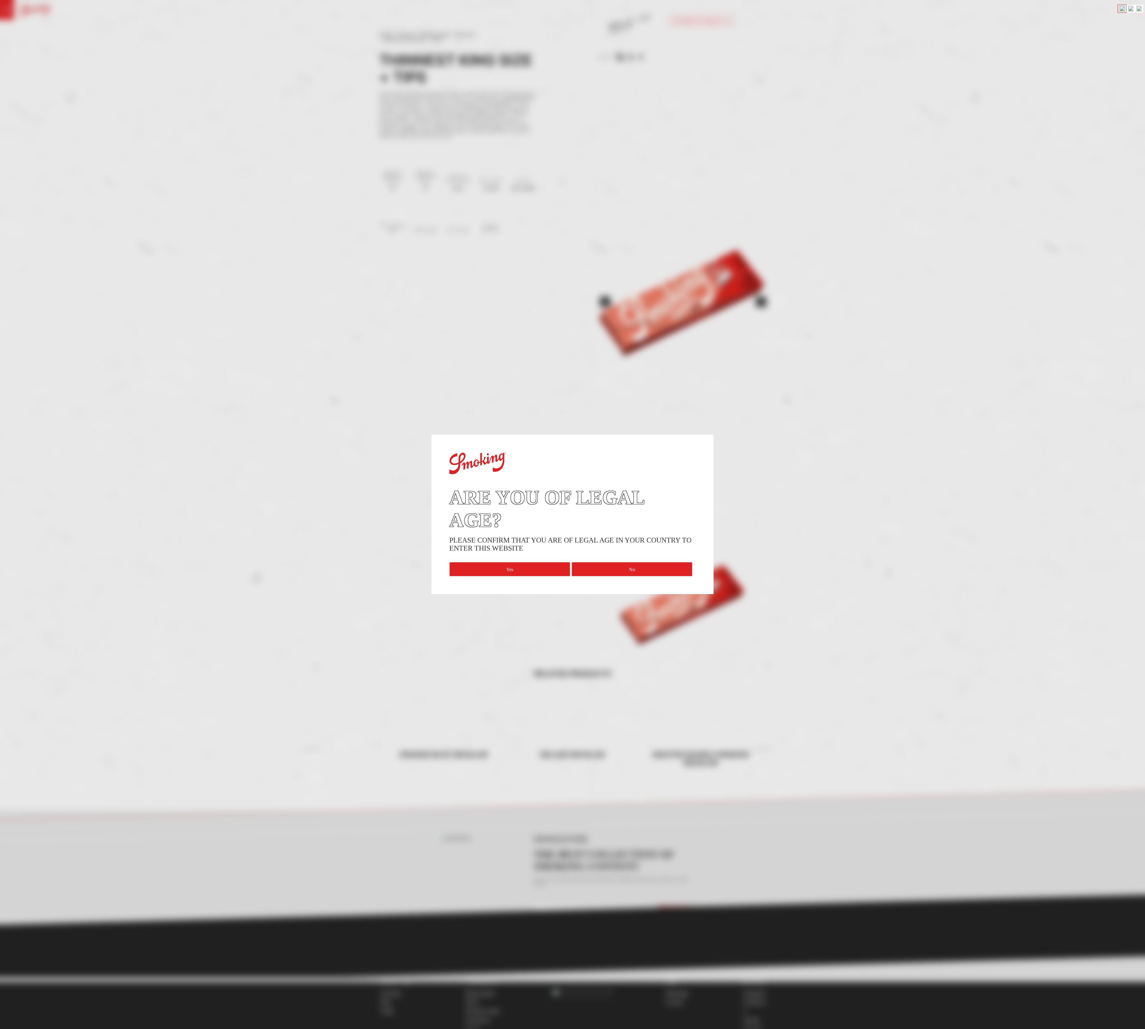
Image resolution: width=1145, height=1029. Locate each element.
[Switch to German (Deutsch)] (1131, 9)
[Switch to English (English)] (1122, 8)
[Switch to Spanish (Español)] (1139, 9)
